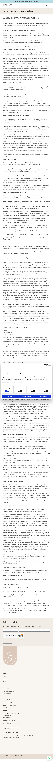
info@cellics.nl (9, 723)
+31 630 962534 (12, 722)
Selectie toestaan (26, 396)
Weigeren (9, 396)
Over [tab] (44, 369)
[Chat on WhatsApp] (49, 758)
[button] (49, 5)
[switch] (20, 391)
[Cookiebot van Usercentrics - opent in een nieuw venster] (45, 365)
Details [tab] (26, 369)
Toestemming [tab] (9, 369)
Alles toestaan (43, 396)
